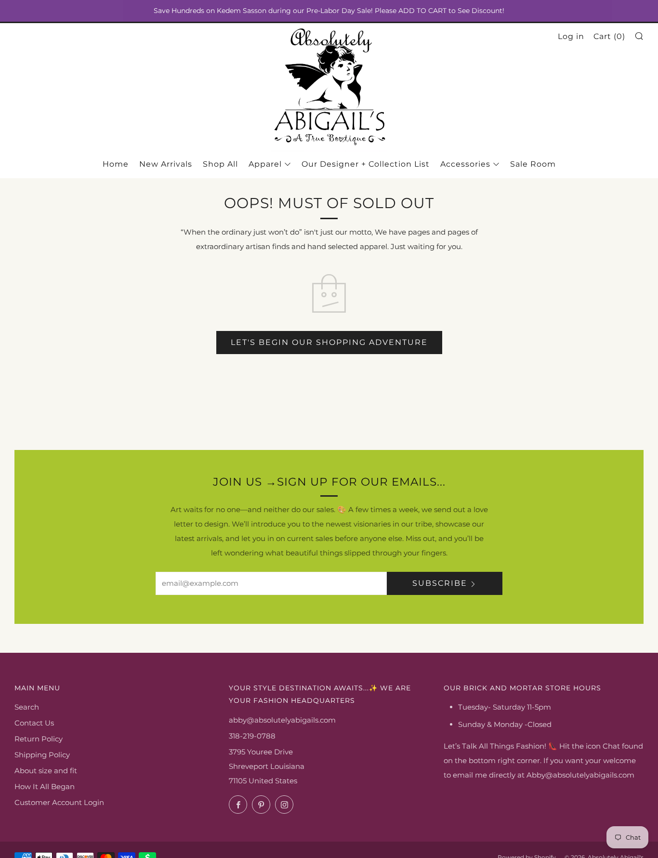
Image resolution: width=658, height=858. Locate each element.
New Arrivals (165, 164)
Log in (571, 36)
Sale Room (533, 164)
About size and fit (45, 770)
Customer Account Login (59, 802)
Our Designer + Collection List (366, 164)
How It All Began (44, 786)
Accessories (465, 164)
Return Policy (38, 738)
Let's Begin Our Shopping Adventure (329, 342)
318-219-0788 (252, 735)
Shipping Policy (42, 754)
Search (26, 707)
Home (116, 164)
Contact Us (34, 722)
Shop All (220, 164)
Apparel (265, 164)
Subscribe (439, 583)
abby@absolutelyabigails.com (282, 720)
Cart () (609, 36)
